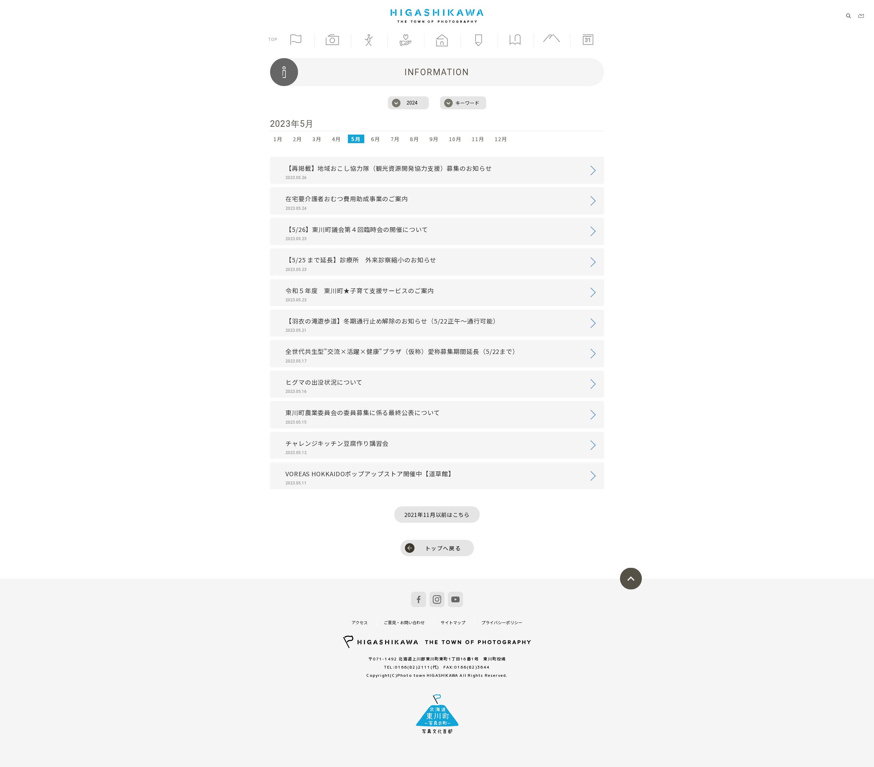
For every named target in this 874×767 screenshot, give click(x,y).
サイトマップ (453, 622)
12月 (501, 138)
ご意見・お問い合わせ (404, 622)
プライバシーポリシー (501, 622)
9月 (434, 138)
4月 (336, 138)
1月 (278, 138)
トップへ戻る (443, 548)
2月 (297, 138)
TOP (273, 39)
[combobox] (408, 102)
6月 (375, 138)
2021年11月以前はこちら (437, 514)
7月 (395, 138)
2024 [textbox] (412, 103)
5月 (356, 138)
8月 (414, 138)
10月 (455, 138)
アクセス (360, 622)
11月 (478, 138)
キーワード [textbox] (467, 102)
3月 (317, 138)
